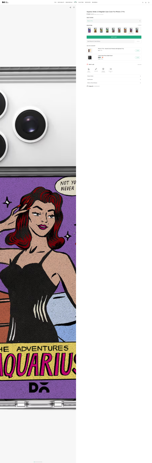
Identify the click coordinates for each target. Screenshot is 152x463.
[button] (114, 76)
